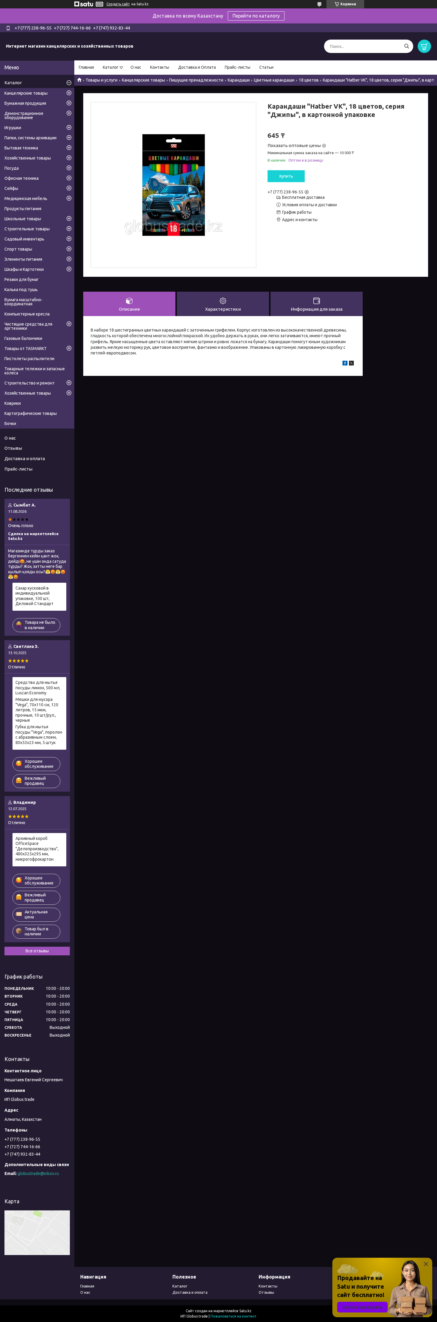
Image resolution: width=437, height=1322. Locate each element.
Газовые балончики (23, 338)
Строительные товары (27, 228)
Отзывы (13, 448)
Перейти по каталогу (256, 15)
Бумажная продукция (25, 103)
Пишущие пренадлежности (196, 80)
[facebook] (345, 364)
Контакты (159, 67)
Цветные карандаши (274, 80)
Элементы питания (23, 259)
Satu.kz (245, 1311)
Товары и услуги (101, 80)
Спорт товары (18, 249)
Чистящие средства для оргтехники (28, 326)
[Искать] (406, 46)
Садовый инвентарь (24, 239)
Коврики (12, 403)
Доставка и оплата (24, 458)
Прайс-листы (237, 67)
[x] (351, 364)
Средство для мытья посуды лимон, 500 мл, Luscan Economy (37, 687)
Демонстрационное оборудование (23, 115)
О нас (136, 67)
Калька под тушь (21, 289)
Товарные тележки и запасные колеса (34, 370)
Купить (286, 176)
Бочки (10, 423)
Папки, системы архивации (30, 137)
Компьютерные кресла (27, 314)
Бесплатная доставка (303, 197)
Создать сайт (118, 4)
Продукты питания (22, 208)
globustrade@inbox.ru (38, 1173)
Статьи (266, 67)
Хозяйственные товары (27, 158)
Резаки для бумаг (21, 279)
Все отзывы (37, 950)
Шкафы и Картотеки (24, 269)
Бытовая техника (21, 148)
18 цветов (309, 80)
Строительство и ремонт (29, 383)
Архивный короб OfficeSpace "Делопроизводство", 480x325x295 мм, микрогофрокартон (37, 849)
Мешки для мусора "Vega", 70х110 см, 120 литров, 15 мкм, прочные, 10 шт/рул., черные (36, 710)
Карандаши (239, 80)
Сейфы (11, 188)
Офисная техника (21, 178)
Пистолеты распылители (29, 358)
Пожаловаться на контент (233, 1316)
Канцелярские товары (143, 80)
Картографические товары (30, 413)
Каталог (111, 67)
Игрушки (12, 127)
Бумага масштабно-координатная (23, 301)
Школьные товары (22, 218)
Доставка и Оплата (197, 67)
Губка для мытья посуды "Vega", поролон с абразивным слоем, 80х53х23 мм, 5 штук (38, 734)
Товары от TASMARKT (25, 348)
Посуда (11, 168)
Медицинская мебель (25, 198)
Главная (86, 67)
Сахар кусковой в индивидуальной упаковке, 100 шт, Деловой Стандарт (34, 596)
